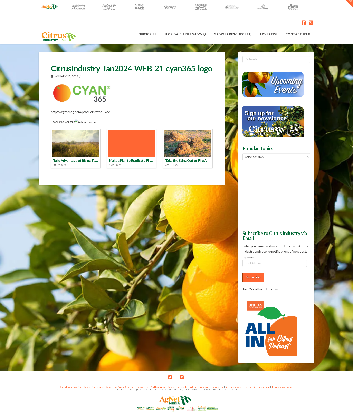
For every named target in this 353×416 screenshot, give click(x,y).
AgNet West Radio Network (169, 387)
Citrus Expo (233, 387)
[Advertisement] (273, 194)
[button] (349, 4)
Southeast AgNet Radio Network (81, 387)
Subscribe (253, 277)
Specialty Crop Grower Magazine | (128, 387)
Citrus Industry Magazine (206, 387)
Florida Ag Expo (282, 387)
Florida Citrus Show (256, 387)
